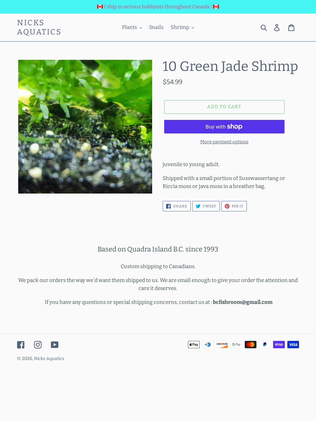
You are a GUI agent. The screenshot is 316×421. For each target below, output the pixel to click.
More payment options (224, 142)
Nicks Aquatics (39, 27)
